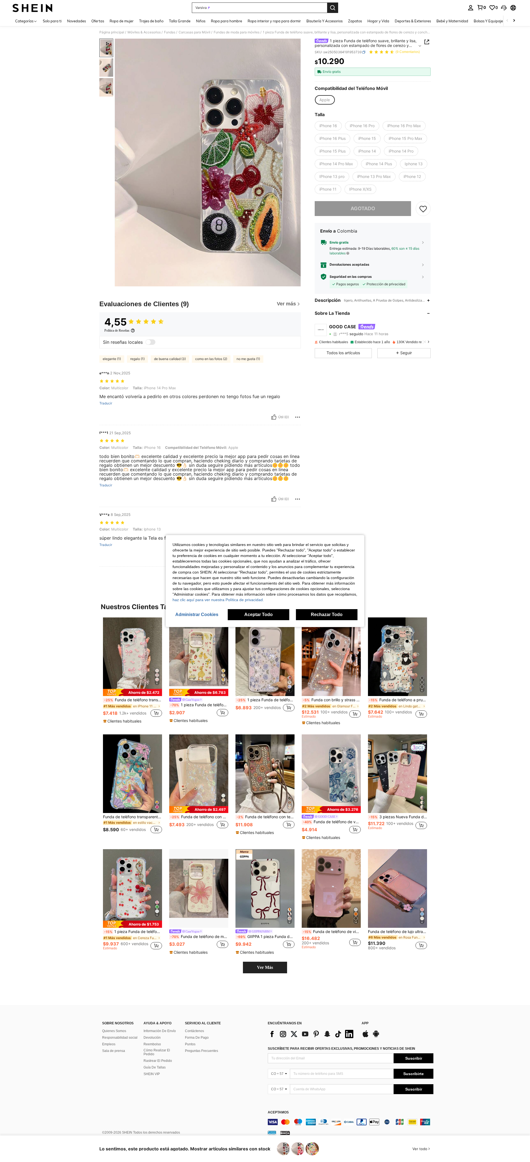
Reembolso (152, 1044)
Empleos (108, 1044)
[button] (503, 7)
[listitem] (132, 670)
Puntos (190, 1044)
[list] (312, 1034)
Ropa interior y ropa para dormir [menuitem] (274, 21)
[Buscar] (332, 7)
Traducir (105, 403)
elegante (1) (112, 359)
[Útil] (274, 417)
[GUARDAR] (423, 208)
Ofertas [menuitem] (97, 21)
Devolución (152, 1038)
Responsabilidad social (119, 1038)
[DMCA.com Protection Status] (285, 1133)
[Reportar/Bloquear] (297, 417)
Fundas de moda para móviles (236, 32)
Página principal (111, 32)
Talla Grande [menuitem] (179, 21)
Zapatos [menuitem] (355, 21)
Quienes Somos (114, 1031)
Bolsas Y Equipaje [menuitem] (488, 21)
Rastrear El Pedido (158, 1061)
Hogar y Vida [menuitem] (378, 21)
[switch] (150, 342)
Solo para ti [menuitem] (52, 21)
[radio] (325, 100)
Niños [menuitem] (200, 21)
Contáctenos (194, 1031)
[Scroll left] (507, 20)
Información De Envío (160, 1031)
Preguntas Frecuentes (201, 1051)
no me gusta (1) (248, 359)
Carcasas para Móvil (194, 32)
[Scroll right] (514, 20)
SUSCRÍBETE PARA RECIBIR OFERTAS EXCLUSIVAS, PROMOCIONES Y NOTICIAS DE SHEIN (341, 1049)
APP (365, 1023)
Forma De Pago (197, 1038)
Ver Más (265, 967)
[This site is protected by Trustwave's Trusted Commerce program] (272, 1133)
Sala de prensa (113, 1051)
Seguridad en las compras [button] (351, 277)
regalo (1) (137, 359)
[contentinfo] (350, 1122)
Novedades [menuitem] (76, 21)
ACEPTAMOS (278, 1112)
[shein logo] (32, 7)
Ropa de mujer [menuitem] (122, 21)
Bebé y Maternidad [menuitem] (452, 21)
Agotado (363, 208)
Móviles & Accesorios (144, 32)
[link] (481, 7)
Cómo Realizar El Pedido (157, 1052)
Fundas (169, 32)
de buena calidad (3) (170, 359)
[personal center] (470, 7)
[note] (132, 692)
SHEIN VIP (152, 1074)
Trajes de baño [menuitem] (151, 21)
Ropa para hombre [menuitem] (226, 21)
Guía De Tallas (155, 1067)
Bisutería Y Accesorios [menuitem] (324, 21)
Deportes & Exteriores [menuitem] (413, 21)
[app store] (365, 1036)
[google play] (376, 1036)
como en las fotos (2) (211, 359)
